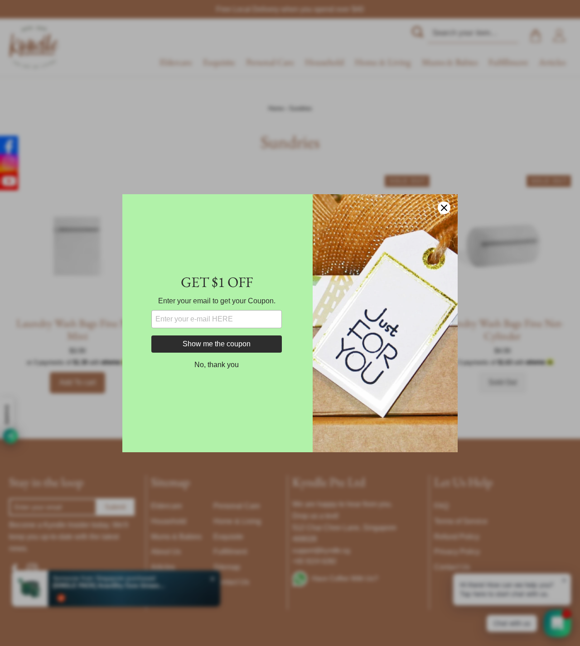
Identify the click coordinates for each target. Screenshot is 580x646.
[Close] (444, 207)
